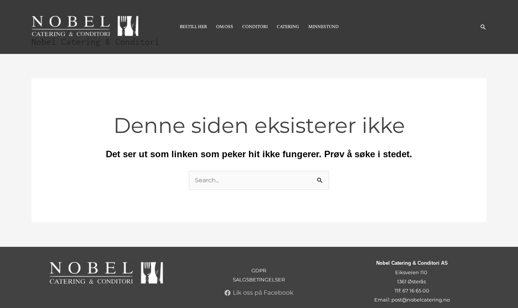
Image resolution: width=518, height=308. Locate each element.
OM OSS (224, 27)
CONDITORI (255, 27)
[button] (483, 27)
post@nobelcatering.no (420, 300)
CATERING (288, 27)
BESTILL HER (193, 27)
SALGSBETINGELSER (259, 279)
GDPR (258, 270)
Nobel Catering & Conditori (95, 42)
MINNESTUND (323, 27)
